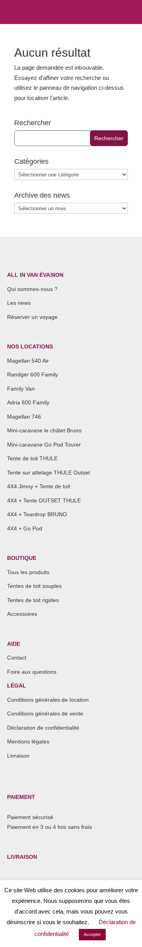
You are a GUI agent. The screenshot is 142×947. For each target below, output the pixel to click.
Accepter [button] (92, 934)
